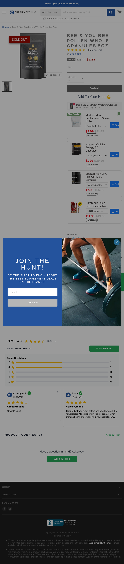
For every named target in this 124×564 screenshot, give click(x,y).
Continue (33, 302)
